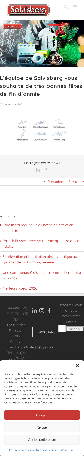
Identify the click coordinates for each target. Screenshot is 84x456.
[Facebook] (49, 310)
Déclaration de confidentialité (54, 450)
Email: (71, 322)
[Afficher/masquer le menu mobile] (75, 6)
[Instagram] (41, 310)
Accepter (42, 415)
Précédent (55, 181)
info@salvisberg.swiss (35, 347)
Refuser (42, 427)
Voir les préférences (42, 439)
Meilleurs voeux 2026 (20, 288)
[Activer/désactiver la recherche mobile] (66, 6)
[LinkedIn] (34, 310)
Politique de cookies (21, 450)
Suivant (74, 181)
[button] (77, 365)
